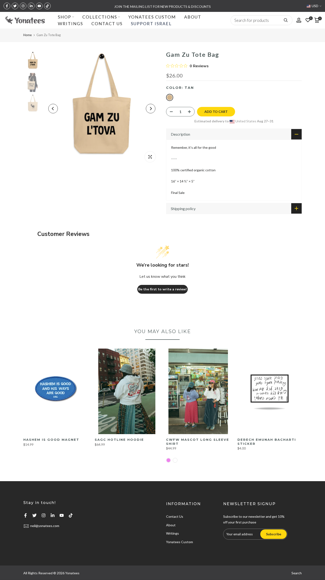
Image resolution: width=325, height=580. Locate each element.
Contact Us (174, 516)
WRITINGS (70, 23)
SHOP (64, 16)
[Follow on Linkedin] (31, 6)
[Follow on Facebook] (7, 6)
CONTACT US (107, 23)
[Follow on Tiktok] (47, 6)
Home (27, 35)
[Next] (150, 108)
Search (296, 573)
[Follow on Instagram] (23, 6)
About (171, 525)
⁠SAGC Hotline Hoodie (119, 439)
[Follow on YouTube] (39, 6)
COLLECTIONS (99, 16)
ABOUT (192, 16)
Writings (172, 533)
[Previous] (53, 108)
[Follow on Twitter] (15, 6)
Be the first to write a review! (162, 289)
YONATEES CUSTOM (152, 16)
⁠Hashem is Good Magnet (51, 439)
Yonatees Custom (179, 542)
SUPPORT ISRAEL (151, 23)
